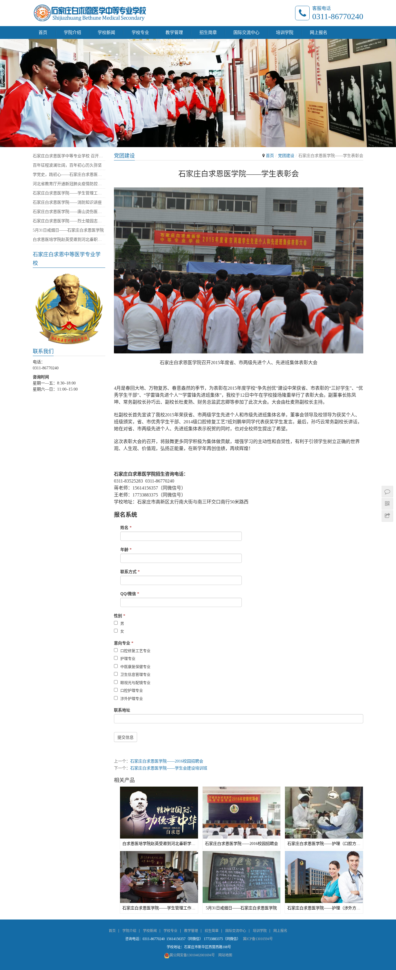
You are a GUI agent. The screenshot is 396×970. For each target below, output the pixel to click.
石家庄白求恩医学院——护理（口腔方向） (324, 843)
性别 (119, 615)
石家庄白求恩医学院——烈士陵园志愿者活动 (69, 221)
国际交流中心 (246, 32)
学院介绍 (72, 32)
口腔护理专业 (131, 690)
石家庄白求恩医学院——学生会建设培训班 (168, 768)
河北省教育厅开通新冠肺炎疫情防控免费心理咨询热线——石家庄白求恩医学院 (69, 184)
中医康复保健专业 (134, 666)
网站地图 (225, 955)
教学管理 (174, 32)
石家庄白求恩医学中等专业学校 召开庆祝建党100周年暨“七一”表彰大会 (69, 156)
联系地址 (122, 710)
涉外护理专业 (131, 698)
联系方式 (130, 571)
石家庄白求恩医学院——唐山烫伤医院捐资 (69, 211)
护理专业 (127, 658)
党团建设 (286, 155)
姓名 (126, 527)
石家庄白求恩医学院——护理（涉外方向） (324, 908)
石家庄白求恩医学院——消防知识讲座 (67, 202)
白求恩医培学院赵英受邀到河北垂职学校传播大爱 (159, 843)
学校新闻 (106, 32)
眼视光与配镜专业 (134, 682)
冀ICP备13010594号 (258, 939)
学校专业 (140, 32)
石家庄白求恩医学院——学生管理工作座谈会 (159, 908)
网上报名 (318, 32)
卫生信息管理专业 (134, 674)
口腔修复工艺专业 (134, 651)
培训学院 (284, 32)
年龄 (126, 549)
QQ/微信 (129, 593)
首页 (43, 32)
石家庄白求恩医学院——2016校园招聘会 (166, 761)
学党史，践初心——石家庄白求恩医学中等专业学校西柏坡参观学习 (69, 174)
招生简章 (208, 32)
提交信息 (125, 737)
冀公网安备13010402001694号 (192, 955)
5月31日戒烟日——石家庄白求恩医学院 (241, 908)
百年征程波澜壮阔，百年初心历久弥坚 (67, 165)
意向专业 (123, 643)
